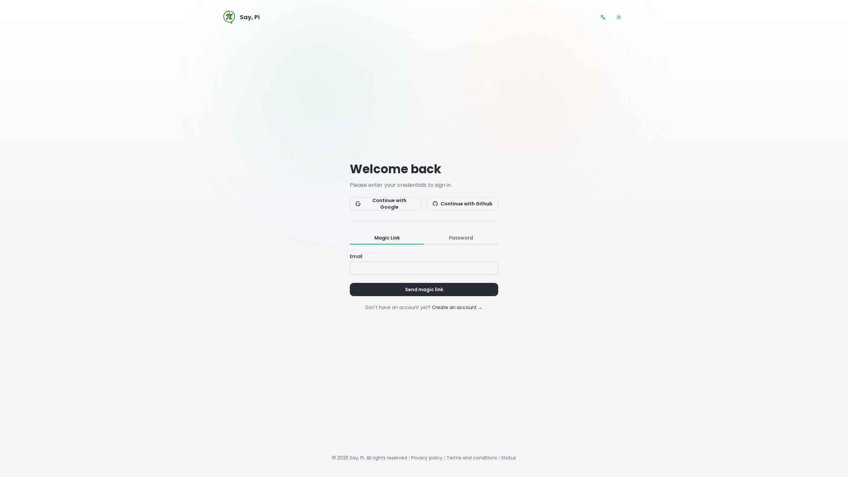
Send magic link (424, 289)
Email (356, 256)
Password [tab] (461, 238)
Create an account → (457, 307)
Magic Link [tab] (387, 238)
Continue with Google (389, 203)
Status (508, 457)
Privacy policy (427, 457)
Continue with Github (467, 203)
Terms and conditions (472, 457)
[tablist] (424, 238)
